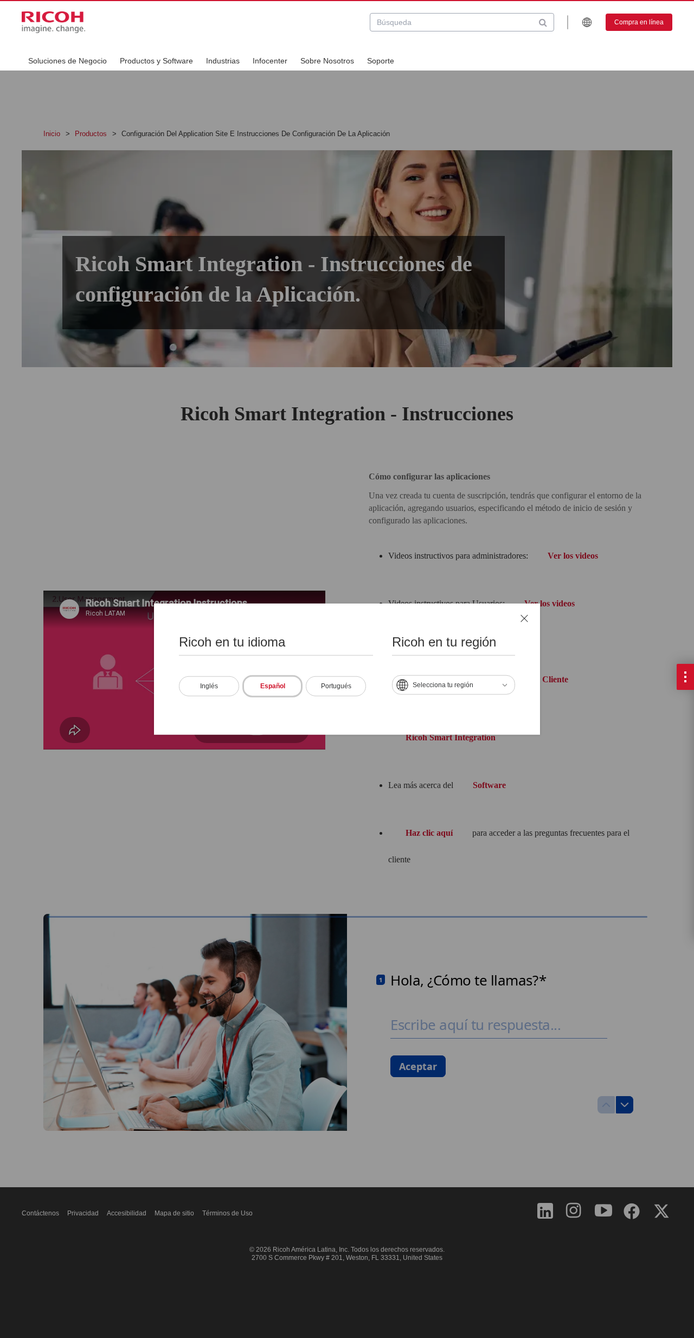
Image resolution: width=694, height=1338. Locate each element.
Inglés (209, 686)
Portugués (336, 686)
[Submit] (543, 22)
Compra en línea (639, 22)
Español (272, 686)
